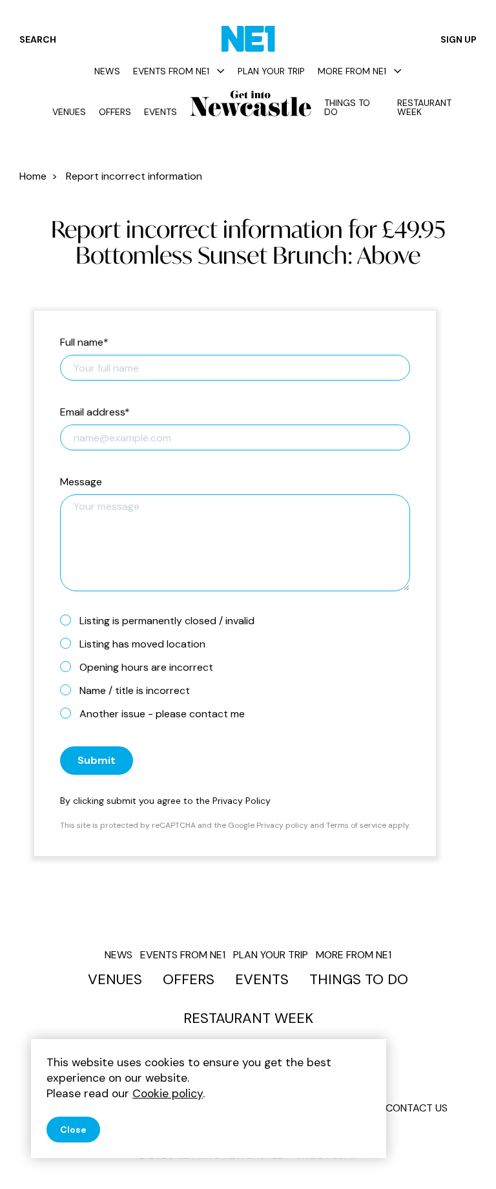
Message (81, 482)
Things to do (347, 107)
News (107, 71)
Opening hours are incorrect (146, 667)
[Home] (248, 39)
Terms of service (356, 825)
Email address (95, 412)
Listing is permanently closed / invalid (166, 620)
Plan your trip (271, 71)
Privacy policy (282, 825)
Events (160, 111)
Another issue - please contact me (162, 714)
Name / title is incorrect (134, 690)
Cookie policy (167, 1093)
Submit (97, 760)
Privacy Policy (241, 800)
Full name (84, 343)
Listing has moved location (142, 644)
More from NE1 (352, 71)
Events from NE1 (171, 71)
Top (460, 1157)
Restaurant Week (424, 107)
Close (73, 1129)
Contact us (417, 1108)
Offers (115, 111)
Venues (69, 111)
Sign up (458, 39)
